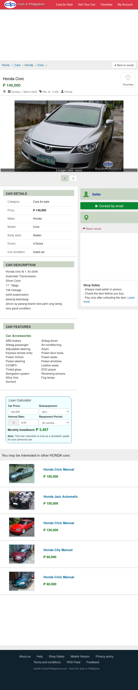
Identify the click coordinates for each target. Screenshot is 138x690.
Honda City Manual (58, 550)
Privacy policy (105, 656)
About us (25, 656)
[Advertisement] (69, 35)
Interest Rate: (16, 416)
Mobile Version (80, 656)
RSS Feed (73, 662)
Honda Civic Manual (58, 469)
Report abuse (93, 228)
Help (40, 656)
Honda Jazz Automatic (60, 496)
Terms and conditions (47, 662)
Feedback (92, 662)
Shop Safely (57, 656)
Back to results (125, 65)
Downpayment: (48, 406)
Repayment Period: (51, 416)
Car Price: (14, 406)
